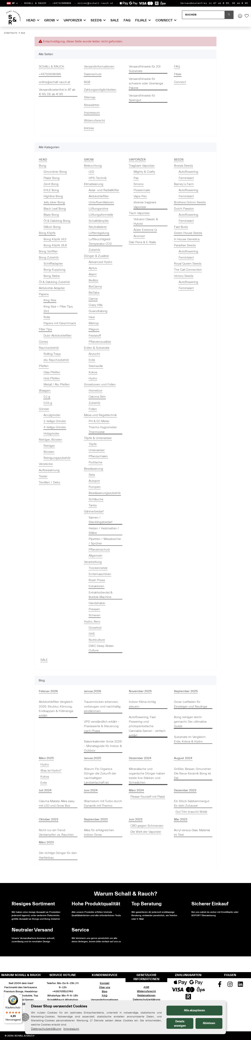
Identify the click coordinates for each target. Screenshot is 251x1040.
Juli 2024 (45, 790)
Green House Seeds (188, 233)
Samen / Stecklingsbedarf (100, 520)
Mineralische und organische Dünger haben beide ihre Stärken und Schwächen (147, 775)
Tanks (93, 505)
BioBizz (93, 280)
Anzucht (94, 354)
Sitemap (89, 97)
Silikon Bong (52, 227)
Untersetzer (97, 450)
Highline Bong (53, 196)
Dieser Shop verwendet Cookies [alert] (59, 1006)
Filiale (177, 74)
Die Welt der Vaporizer (145, 832)
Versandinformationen (99, 66)
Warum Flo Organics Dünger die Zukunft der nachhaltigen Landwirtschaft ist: (100, 775)
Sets (92, 475)
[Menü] (19, 995)
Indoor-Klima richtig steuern (142, 704)
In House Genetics (187, 239)
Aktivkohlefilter (99, 196)
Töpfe (93, 444)
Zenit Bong (51, 184)
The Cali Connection (188, 269)
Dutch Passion (184, 208)
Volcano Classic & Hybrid (146, 221)
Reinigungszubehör (57, 458)
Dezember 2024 (140, 758)
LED (91, 171)
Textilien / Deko (49, 482)
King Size (50, 300)
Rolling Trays (52, 354)
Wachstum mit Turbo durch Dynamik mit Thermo (103, 803)
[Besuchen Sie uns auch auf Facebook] (220, 985)
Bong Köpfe (47, 233)
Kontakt (104, 983)
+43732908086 (61, 3)
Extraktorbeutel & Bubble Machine (101, 595)
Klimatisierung (93, 184)
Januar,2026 (92, 691)
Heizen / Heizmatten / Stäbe (104, 531)
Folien (93, 409)
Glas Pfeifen (52, 372)
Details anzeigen (180, 1023)
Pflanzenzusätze (100, 341)
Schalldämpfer (99, 221)
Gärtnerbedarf (94, 511)
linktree (89, 128)
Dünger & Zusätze (96, 256)
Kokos (93, 372)
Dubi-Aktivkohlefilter (58, 335)
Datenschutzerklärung (146, 999)
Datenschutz (92, 74)
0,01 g (48, 403)
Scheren (94, 615)
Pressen (94, 609)
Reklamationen (146, 995)
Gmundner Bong (55, 171)
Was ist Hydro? (50, 770)
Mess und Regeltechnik (100, 415)
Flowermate (142, 190)
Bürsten (49, 452)
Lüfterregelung (99, 233)
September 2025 (186, 691)
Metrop (94, 323)
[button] (12, 3)
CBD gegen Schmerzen (146, 825)
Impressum (92, 112)
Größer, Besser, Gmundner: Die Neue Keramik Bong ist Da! (192, 773)
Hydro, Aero (92, 621)
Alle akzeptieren (194, 1010)
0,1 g (47, 396)
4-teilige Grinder (55, 427)
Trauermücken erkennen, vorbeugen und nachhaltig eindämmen (102, 706)
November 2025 (140, 691)
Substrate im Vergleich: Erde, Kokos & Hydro (190, 739)
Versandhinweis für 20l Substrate (144, 69)
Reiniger (49, 445)
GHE (92, 634)
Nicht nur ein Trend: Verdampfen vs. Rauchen (56, 832)
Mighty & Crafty (144, 171)
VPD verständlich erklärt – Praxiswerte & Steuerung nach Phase (101, 726)
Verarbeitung (93, 562)
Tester (43, 476)
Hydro (93, 378)
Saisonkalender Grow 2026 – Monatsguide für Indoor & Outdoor (103, 746)
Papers (44, 294)
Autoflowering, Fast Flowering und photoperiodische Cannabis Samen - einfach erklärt (147, 726)
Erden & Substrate (96, 348)
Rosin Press (97, 580)
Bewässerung (93, 468)
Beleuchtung (93, 165)
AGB (87, 82)
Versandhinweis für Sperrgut (142, 98)
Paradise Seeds (185, 245)
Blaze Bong (51, 214)
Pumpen (95, 487)
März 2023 (46, 842)
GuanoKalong (98, 311)
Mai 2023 (180, 819)
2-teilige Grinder (55, 421)
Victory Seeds (183, 276)
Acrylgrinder (52, 415)
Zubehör (94, 250)
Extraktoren (96, 586)
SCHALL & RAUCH (35, 3)
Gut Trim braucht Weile (191, 812)
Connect (180, 82)
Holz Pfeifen (52, 378)
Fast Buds (181, 227)
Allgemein (95, 555)
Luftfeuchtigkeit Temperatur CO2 (100, 241)
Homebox (95, 390)
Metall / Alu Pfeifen (57, 384)
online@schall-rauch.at (95, 3)
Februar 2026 (48, 691)
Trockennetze (98, 568)
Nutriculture (97, 640)
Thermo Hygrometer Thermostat (103, 429)
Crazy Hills (96, 305)
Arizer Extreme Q (145, 230)
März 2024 (136, 790)
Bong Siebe (52, 276)
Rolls (47, 317)
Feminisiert (186, 178)
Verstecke (46, 464)
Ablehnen (209, 1023)
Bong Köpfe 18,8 (55, 245)
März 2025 (46, 758)
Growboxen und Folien (100, 384)
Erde (92, 360)
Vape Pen (140, 196)
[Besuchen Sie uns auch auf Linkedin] (240, 985)
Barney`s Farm (184, 184)
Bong (42, 165)
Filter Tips (45, 329)
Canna (93, 298)
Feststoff (95, 335)
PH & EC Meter (99, 421)
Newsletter (91, 105)
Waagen (45, 390)
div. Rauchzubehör (56, 360)
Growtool (95, 627)
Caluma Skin (97, 396)
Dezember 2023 (185, 790)
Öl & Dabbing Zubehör (54, 282)
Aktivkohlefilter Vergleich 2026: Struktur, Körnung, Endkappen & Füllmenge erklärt (56, 708)
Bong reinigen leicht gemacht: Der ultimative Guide (190, 721)
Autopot (94, 481)
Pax (136, 178)
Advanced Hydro (100, 262)
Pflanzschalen (98, 456)
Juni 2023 (135, 819)
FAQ (127, 20)
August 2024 (183, 758)
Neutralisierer (98, 227)
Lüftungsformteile (101, 214)
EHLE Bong (51, 190)
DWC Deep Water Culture (101, 648)
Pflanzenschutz (99, 549)
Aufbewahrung (49, 470)
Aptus (93, 268)
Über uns (104, 987)
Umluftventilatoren (101, 202)
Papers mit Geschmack (60, 323)
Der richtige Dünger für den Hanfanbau (58, 855)
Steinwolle (96, 366)
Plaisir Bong (52, 178)
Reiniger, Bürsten (50, 439)
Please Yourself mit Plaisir (147, 796)
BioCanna (95, 286)
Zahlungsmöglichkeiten (100, 89)
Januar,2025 (92, 758)
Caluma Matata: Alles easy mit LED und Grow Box (57, 803)
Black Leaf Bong (55, 208)
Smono (139, 184)
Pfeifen (44, 366)
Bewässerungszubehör (105, 493)
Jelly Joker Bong (54, 202)
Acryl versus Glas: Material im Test (192, 832)
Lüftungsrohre (98, 208)
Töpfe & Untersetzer (98, 438)
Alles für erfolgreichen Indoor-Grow (99, 832)
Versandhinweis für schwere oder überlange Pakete (146, 83)
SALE (44, 660)
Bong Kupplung (54, 269)
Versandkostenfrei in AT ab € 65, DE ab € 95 (214, 3)
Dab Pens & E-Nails (142, 242)
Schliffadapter (53, 263)
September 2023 (96, 819)
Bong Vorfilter (48, 251)
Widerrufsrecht (94, 120)
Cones (43, 341)
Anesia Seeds (183, 165)
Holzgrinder (51, 433)
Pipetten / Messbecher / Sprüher (105, 541)
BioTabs (94, 292)
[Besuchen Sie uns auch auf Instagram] (230, 985)
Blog (104, 991)
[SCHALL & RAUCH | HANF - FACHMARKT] (13, 17)
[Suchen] (229, 15)
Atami (92, 274)
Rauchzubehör (49, 348)
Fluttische (95, 462)
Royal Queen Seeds (187, 263)
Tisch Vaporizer (139, 213)
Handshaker (97, 603)
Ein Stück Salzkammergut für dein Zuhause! (191, 803)
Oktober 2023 (48, 819)
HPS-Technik (98, 178)
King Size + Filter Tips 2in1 (58, 309)
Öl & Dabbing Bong (57, 221)
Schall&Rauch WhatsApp (62, 999)
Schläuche (96, 499)
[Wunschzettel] (246, 16)
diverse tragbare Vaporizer (145, 205)
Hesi (92, 317)
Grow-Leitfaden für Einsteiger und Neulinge (190, 704)
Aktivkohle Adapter (52, 288)
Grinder (44, 409)
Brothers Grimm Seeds (190, 202)
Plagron (94, 329)
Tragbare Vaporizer (142, 165)
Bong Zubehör (49, 257)
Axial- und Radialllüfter (104, 190)
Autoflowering (188, 171)
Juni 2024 (91, 790)
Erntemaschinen (100, 574)
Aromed (139, 236)
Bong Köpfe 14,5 (55, 239)
